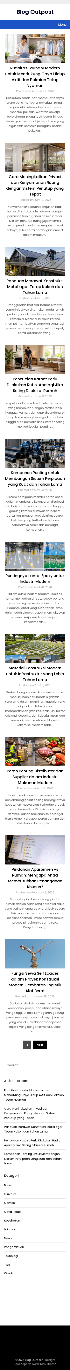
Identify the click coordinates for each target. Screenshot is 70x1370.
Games (9, 1203)
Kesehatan (12, 1220)
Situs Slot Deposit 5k (19, 1295)
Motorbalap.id (14, 1310)
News (8, 1238)
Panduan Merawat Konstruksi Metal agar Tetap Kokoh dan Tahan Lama (35, 286)
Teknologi (11, 1256)
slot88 (51, 1337)
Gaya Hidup (12, 1212)
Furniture (10, 1194)
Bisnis (8, 1185)
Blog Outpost (35, 12)
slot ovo (27, 1337)
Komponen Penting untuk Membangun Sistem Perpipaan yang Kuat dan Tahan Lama (35, 478)
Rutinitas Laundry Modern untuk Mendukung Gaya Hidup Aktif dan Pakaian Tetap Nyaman (34, 1095)
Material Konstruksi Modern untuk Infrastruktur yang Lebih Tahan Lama (35, 673)
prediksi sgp (13, 1342)
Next (40, 1045)
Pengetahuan (14, 1247)
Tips (7, 1265)
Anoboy (9, 1286)
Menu (62, 24)
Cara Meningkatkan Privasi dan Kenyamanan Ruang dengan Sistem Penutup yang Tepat (30, 1113)
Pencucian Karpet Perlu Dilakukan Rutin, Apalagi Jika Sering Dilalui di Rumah (35, 384)
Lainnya (9, 1229)
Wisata (9, 1273)
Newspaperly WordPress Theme (35, 1364)
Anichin (9, 1305)
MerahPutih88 (14, 1291)
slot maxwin (13, 1337)
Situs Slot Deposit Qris (20, 1300)
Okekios (9, 1314)
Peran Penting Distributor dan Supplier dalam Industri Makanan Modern (35, 776)
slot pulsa (39, 1337)
